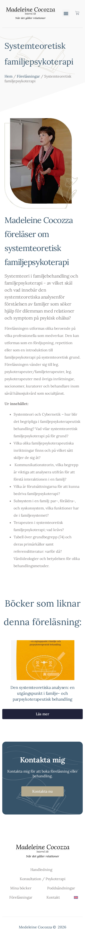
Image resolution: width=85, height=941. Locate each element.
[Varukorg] (75, 13)
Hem (8, 76)
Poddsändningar (61, 888)
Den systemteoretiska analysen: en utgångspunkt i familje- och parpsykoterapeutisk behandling (42, 693)
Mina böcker (21, 888)
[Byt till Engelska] (76, 897)
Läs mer (42, 714)
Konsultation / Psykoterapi (43, 879)
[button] (66, 13)
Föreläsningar (28, 76)
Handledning (41, 869)
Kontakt (53, 897)
